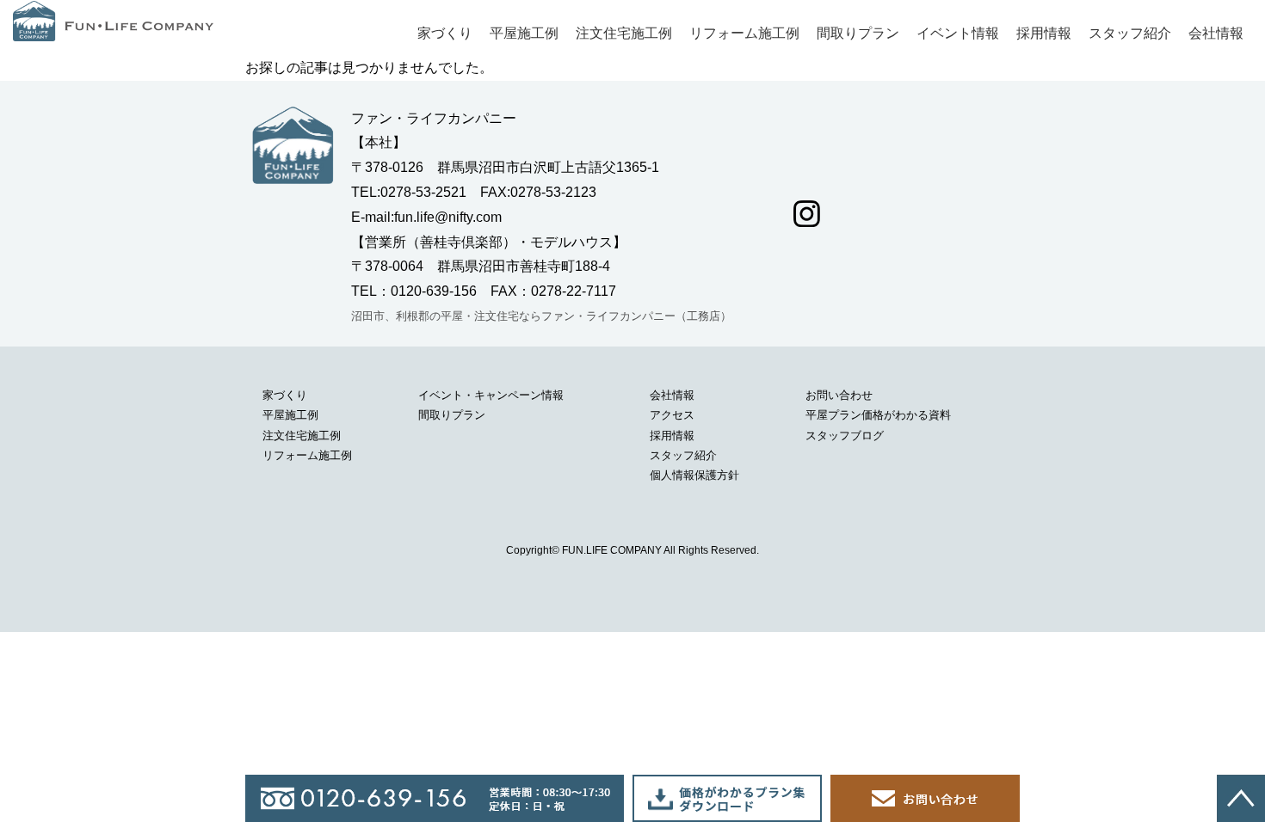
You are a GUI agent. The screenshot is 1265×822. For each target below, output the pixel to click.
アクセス (672, 414)
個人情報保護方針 (694, 475)
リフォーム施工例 (744, 33)
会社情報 (1215, 33)
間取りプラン (858, 33)
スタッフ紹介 (1130, 33)
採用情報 (1043, 33)
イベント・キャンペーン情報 (491, 395)
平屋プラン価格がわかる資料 (878, 414)
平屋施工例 (524, 33)
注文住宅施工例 (624, 33)
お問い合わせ (839, 395)
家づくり (444, 33)
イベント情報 (957, 33)
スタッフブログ (844, 435)
